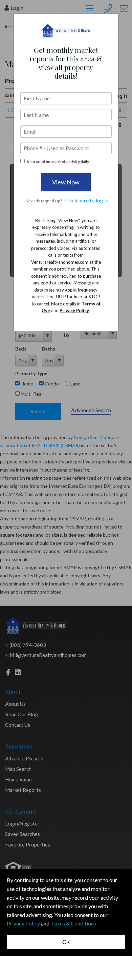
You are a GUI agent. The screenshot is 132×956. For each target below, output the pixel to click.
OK (66, 942)
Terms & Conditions (73, 923)
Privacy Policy (74, 310)
